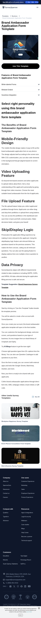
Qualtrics (5, 512)
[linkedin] (25, 586)
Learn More (29, 612)
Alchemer (6, 520)
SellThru (22, 564)
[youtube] (29, 586)
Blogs (23, 528)
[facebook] (21, 586)
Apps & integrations (27, 512)
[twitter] (14, 586)
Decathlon (6, 556)
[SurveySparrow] (10, 7)
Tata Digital (23, 556)
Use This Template (20, 66)
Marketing (24, 485)
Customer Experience (27, 481)
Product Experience (27, 497)
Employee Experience (27, 493)
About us (5, 481)
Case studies (25, 524)
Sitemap (8, 605)
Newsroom (6, 489)
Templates (5, 16)
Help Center (24, 532)
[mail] (10, 586)
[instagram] (18, 586)
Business (14, 16)
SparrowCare (7, 485)
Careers (5, 497)
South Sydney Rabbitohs (10, 564)
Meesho (5, 560)
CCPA (17, 605)
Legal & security (26, 516)
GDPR (12, 605)
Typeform (6, 516)
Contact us (6, 493)
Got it (20, 615)
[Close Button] (39, 608)
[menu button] (37, 7)
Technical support (26, 540)
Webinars (24, 520)
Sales (23, 489)
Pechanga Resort (25, 560)
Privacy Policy (23, 604)
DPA (15, 605)
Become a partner (26, 536)
